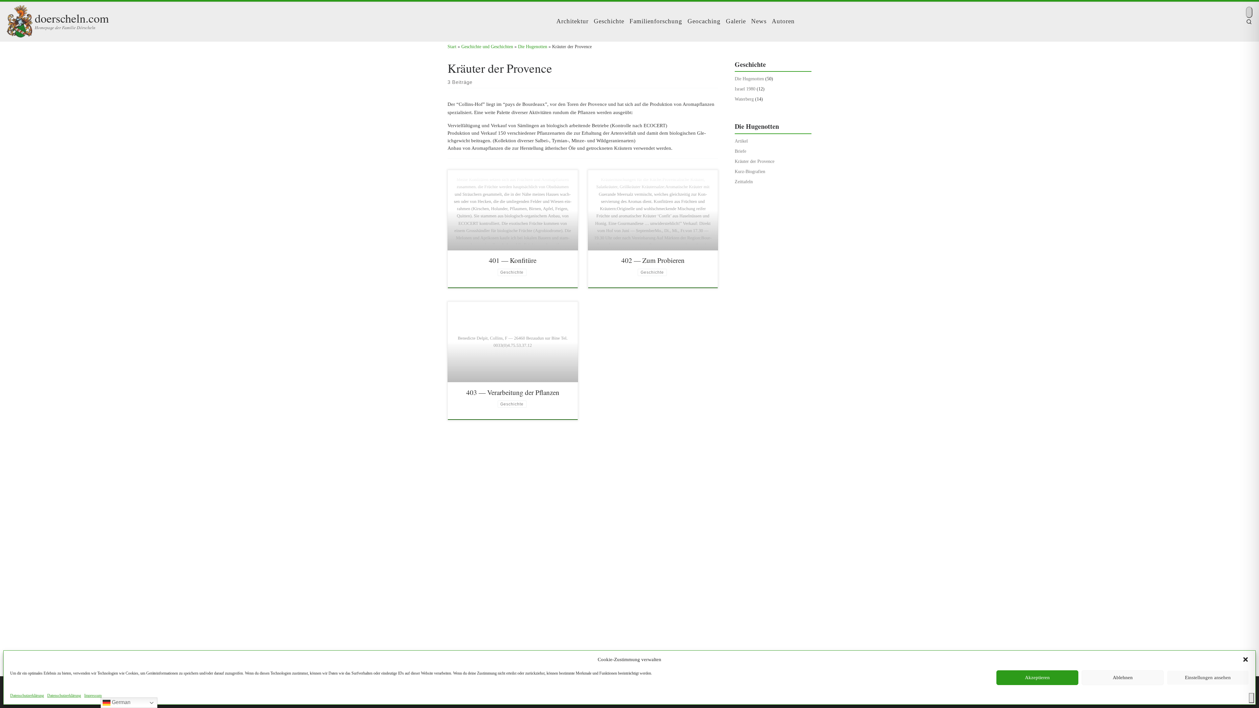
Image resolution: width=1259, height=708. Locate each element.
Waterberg (744, 99)
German (120, 702)
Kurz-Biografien (750, 171)
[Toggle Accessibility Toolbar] (1251, 698)
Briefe (740, 151)
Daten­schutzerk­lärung (27, 695)
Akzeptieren (1037, 677)
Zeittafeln (744, 181)
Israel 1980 (745, 88)
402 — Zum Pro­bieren (653, 260)
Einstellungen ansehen (1208, 677)
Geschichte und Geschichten (487, 46)
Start (452, 46)
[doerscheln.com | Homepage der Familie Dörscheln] (19, 19)
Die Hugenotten (532, 46)
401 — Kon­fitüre (512, 260)
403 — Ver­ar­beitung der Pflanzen (512, 392)
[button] (1245, 659)
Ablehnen (1123, 677)
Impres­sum (93, 695)
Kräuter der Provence (754, 161)
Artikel (741, 141)
